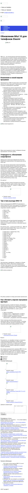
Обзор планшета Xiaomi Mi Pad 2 (14, 402)
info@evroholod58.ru (9, 12)
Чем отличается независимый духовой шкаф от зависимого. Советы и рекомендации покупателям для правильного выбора (14, 435)
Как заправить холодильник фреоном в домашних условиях (13, 485)
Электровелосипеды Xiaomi (10, 335)
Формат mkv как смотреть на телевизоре (13, 480)
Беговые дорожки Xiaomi (9, 197)
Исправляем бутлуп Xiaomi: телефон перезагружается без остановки (12, 472)
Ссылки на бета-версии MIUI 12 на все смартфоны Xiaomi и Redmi (13, 466)
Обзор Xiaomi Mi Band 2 (12, 381)
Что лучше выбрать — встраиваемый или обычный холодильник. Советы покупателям (13, 441)
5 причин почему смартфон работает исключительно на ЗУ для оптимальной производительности (13, 452)
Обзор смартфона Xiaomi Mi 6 (13, 371)
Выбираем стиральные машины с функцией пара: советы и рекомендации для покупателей (13, 446)
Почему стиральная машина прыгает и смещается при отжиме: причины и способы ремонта (14, 428)
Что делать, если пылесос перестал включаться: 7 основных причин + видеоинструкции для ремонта (13, 456)
